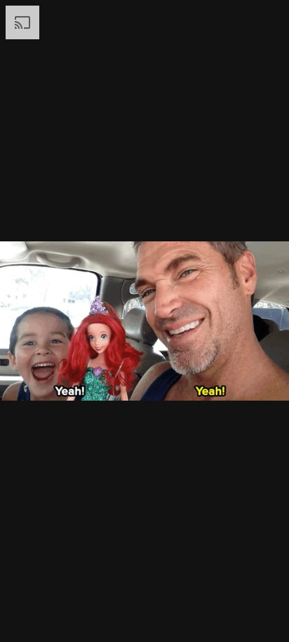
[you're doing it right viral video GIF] (144, 321)
